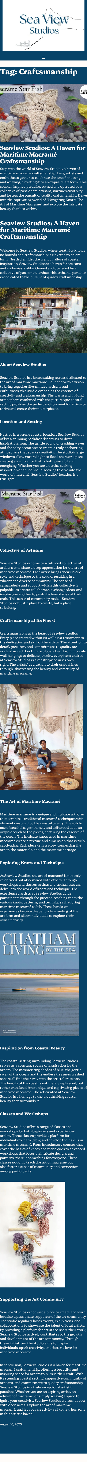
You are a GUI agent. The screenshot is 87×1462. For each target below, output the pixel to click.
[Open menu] (43, 57)
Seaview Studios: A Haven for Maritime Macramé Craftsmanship (43, 154)
